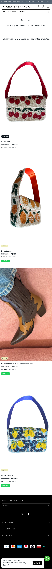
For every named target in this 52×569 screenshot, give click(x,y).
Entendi (37, 563)
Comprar (5, 373)
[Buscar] (48, 12)
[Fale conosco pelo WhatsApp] (47, 558)
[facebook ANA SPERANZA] (28, 514)
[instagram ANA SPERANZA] (22, 514)
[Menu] (48, 7)
